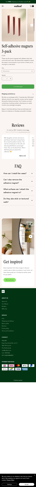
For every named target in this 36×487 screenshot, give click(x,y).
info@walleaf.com (6, 350)
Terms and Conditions (8, 331)
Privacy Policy (10, 480)
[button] (2, 6)
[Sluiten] (33, 476)
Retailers (4, 306)
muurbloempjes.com (24, 132)
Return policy (5, 323)
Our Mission (5, 304)
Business (4, 326)
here (28, 130)
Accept (26, 484)
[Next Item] (31, 25)
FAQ (3, 318)
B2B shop (4, 309)
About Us (4, 301)
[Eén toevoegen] (10, 78)
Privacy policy (5, 328)
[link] (32, 6)
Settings (9, 484)
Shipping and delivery (8, 321)
